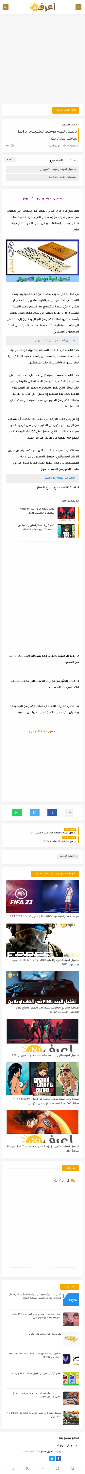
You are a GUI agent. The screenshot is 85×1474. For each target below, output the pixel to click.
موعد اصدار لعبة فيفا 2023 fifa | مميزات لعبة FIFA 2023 (44, 916)
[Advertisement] (42, 59)
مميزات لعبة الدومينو (62, 177)
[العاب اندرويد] (45, 1458)
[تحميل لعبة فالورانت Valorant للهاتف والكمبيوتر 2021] (42, 1035)
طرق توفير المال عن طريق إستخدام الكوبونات (36, 1374)
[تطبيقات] (33, 1458)
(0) (8, 146)
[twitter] (52, 1458)
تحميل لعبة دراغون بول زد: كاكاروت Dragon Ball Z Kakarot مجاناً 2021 (43, 1149)
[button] (52, 812)
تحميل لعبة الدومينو (42, 731)
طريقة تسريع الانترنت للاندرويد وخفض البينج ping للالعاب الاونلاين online (47, 1010)
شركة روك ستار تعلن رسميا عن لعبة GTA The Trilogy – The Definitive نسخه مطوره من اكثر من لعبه (34, 528)
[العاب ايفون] (39, 1458)
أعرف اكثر (29, 1452)
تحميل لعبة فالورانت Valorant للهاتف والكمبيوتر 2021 (37, 511)
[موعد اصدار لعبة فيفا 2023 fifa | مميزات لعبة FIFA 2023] (42, 896)
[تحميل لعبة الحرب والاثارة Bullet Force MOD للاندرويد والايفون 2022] (42, 940)
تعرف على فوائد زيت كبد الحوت (44, 1334)
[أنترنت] (26, 1458)
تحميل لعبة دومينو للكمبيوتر (58, 169)
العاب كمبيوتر (69, 125)
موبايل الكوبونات (65, 1445)
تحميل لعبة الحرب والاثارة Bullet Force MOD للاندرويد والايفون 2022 (45, 962)
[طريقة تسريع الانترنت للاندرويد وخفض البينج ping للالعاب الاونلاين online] (42, 987)
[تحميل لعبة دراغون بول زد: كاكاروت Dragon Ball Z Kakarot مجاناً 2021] (42, 1126)
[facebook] (58, 1458)
